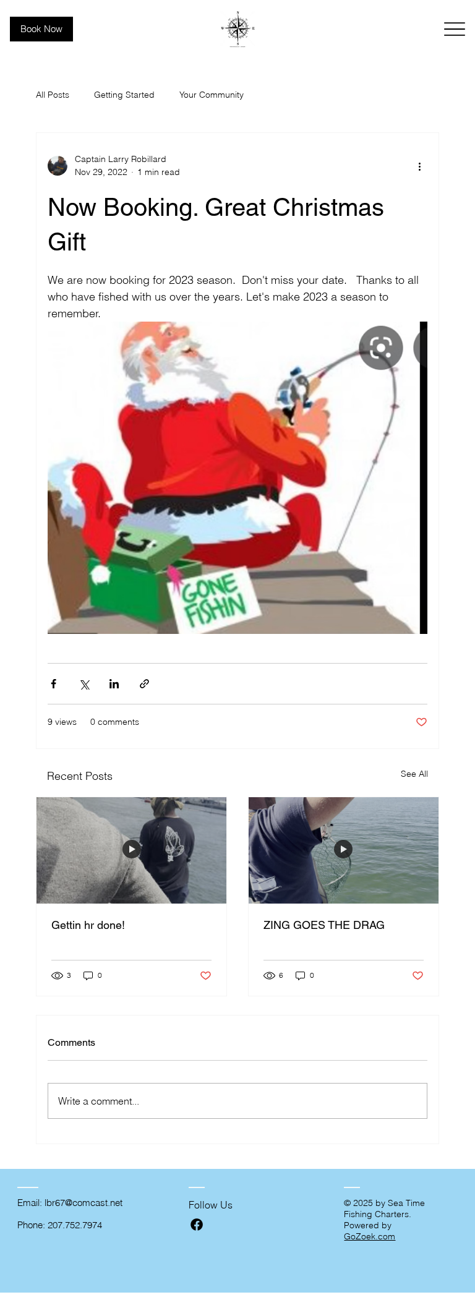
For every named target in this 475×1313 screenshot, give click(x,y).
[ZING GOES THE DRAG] (344, 850)
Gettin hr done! (88, 924)
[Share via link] (144, 684)
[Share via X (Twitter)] (84, 684)
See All (414, 773)
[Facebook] (197, 1225)
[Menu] (455, 29)
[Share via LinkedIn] (114, 684)
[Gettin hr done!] (131, 850)
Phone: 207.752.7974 (59, 1225)
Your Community (211, 94)
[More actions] (420, 165)
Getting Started (124, 94)
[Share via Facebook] (53, 684)
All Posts (52, 94)
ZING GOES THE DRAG (324, 924)
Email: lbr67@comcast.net (69, 1202)
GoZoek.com (369, 1236)
